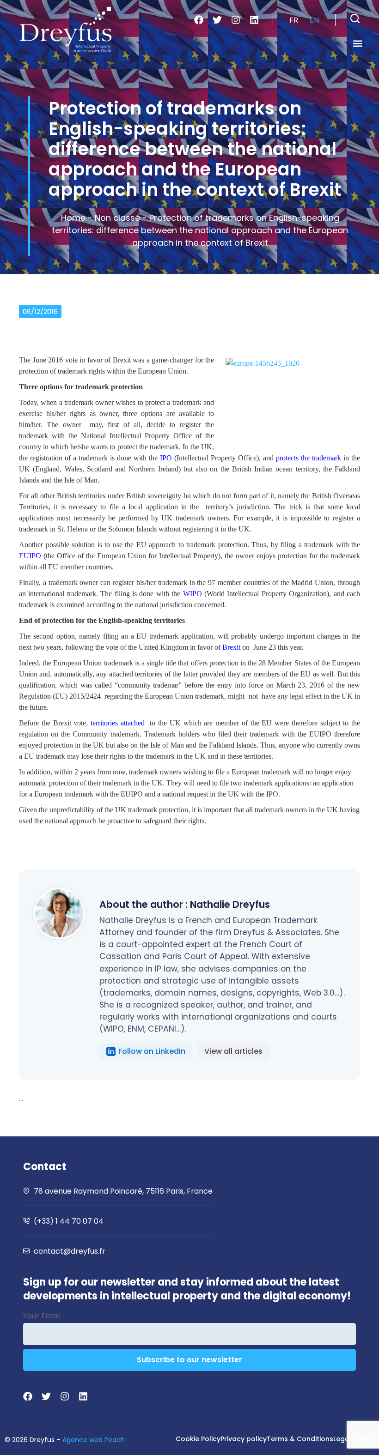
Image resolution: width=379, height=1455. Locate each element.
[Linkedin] (254, 19)
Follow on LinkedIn (151, 1051)
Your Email (42, 1315)
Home (73, 217)
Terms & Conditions (300, 1438)
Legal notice (353, 1438)
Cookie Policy (198, 1438)
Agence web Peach (93, 1439)
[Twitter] (217, 19)
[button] (355, 18)
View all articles (233, 1051)
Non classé (117, 217)
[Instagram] (235, 19)
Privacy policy (243, 1438)
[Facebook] (198, 19)
